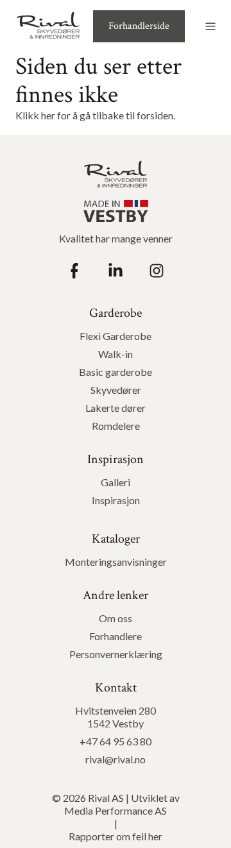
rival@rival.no (115, 759)
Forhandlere (115, 636)
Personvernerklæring (115, 654)
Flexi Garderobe (115, 336)
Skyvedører (115, 390)
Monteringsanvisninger (116, 561)
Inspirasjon (116, 500)
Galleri (115, 482)
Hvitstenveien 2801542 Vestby (115, 716)
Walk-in (115, 354)
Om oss (115, 618)
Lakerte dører (115, 408)
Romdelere (116, 426)
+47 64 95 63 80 (115, 741)
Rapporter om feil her (115, 836)
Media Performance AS (115, 810)
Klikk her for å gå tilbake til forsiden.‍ (95, 115)
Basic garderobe (115, 372)
